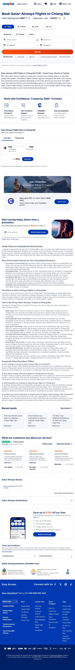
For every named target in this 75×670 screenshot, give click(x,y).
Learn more (37, 188)
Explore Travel (22, 4)
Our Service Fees (66, 627)
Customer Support (38, 613)
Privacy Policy (15, 239)
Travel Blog (38, 630)
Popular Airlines (8, 606)
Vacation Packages (24, 616)
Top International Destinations (9, 625)
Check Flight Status (39, 626)
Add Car (31, 57)
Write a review (47, 444)
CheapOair (5, 65)
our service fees (7, 551)
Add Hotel (21, 57)
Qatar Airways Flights (24, 65)
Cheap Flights (25, 606)
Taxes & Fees (66, 622)
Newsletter (52, 627)
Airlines (13, 65)
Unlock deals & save (38, 232)
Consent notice (6, 239)
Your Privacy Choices (7, 632)
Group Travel (25, 620)
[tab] (8, 27)
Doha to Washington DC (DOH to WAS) (12, 487)
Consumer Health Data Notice (66, 638)
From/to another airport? (49, 57)
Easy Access (9, 584)
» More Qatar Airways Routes (63, 493)
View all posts (65, 408)
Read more (7, 426)
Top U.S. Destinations (7, 618)
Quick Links (7, 601)
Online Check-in (40, 617)
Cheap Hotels (25, 609)
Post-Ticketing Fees (67, 632)
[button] (38, 4)
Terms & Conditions (65, 618)
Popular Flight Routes (8, 612)
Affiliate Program (54, 614)
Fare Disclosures (8, 556)
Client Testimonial (52, 618)
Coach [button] (31, 34)
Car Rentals (25, 612)
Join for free (62, 202)
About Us (51, 608)
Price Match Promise (66, 613)
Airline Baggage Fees (40, 621)
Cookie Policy (66, 609)
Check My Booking (38, 607)
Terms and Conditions (56, 655)
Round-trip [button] (7, 34)
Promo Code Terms (45, 556)
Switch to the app (44, 534)
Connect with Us (43, 584)
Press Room (52, 611)
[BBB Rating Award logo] (66, 573)
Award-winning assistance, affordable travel (20, 564)
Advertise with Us (53, 623)
